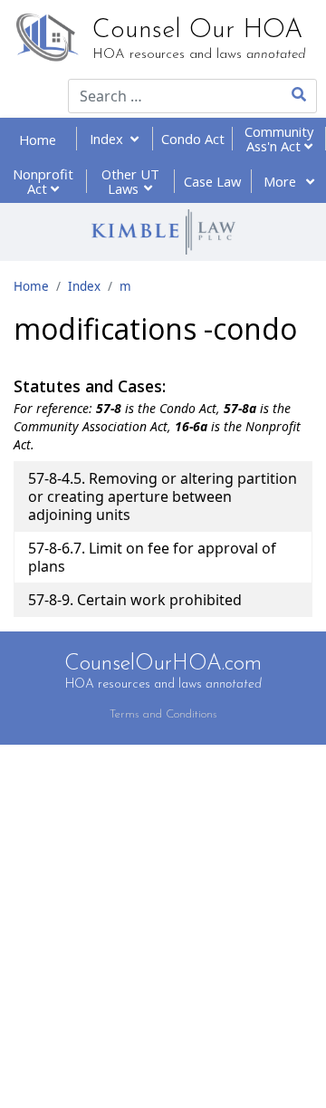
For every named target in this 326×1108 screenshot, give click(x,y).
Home (37, 139)
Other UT (130, 181)
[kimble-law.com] (163, 232)
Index (110, 139)
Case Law (212, 181)
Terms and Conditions (163, 714)
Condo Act (193, 139)
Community (278, 138)
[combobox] (162, 96)
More (282, 181)
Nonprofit (43, 181)
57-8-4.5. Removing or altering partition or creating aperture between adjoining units (162, 496)
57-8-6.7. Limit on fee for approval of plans (152, 557)
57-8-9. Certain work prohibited (135, 600)
